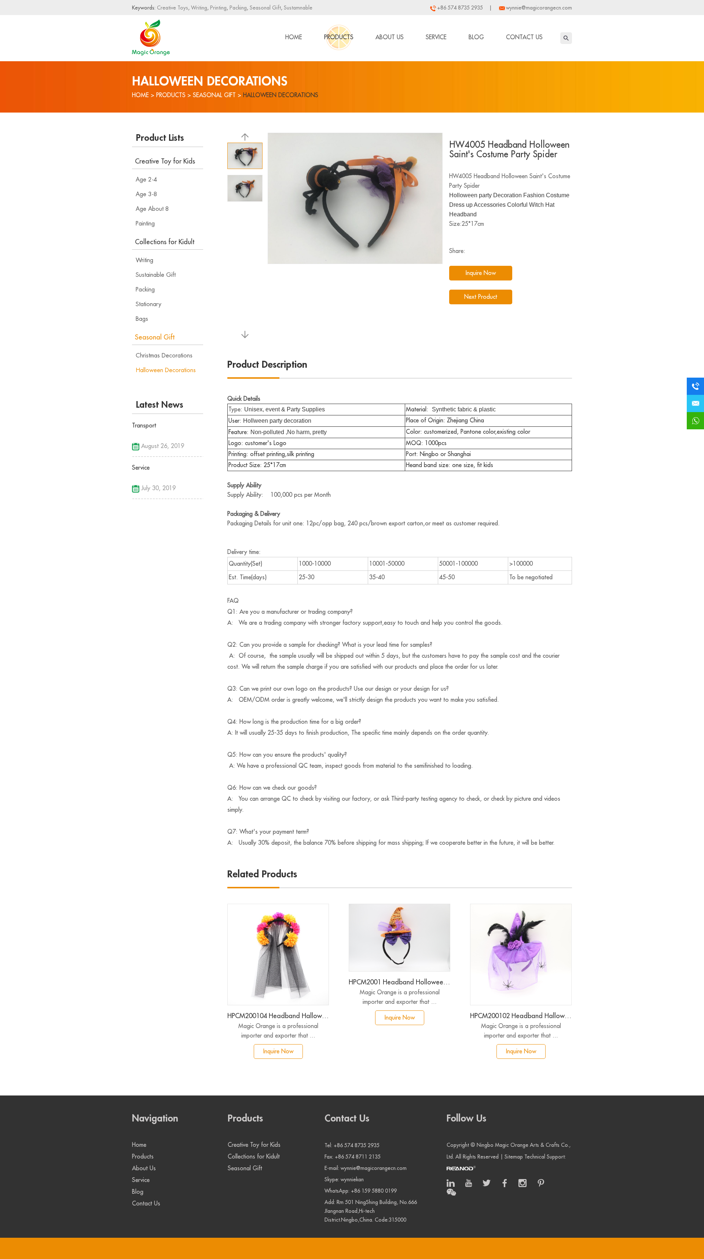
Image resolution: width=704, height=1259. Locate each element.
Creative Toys (172, 7)
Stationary (148, 304)
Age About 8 (152, 209)
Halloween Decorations (280, 95)
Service (436, 37)
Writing (198, 7)
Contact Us (524, 37)
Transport (144, 426)
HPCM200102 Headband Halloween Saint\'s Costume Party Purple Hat (521, 1016)
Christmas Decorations (164, 356)
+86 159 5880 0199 (374, 1190)
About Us (389, 37)
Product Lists (160, 137)
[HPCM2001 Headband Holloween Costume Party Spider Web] (399, 938)
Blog (476, 37)
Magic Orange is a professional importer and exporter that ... (278, 1031)
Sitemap (514, 1156)
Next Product (480, 297)
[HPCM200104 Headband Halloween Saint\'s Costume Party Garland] (278, 954)
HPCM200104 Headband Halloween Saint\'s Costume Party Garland (278, 1016)
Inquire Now (481, 273)
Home (293, 37)
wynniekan (352, 1179)
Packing (237, 7)
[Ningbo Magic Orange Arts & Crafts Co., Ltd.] (151, 36)
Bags (142, 319)
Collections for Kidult (164, 242)
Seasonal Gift (264, 7)
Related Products (262, 874)
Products (338, 37)
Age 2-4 (146, 180)
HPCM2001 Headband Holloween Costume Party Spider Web (399, 982)
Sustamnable (297, 7)
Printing (218, 7)
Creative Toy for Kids (165, 161)
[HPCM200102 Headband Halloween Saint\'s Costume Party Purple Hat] (521, 954)
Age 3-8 (146, 194)
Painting (145, 224)
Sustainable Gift (156, 275)
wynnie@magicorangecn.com (539, 7)
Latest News (159, 404)
